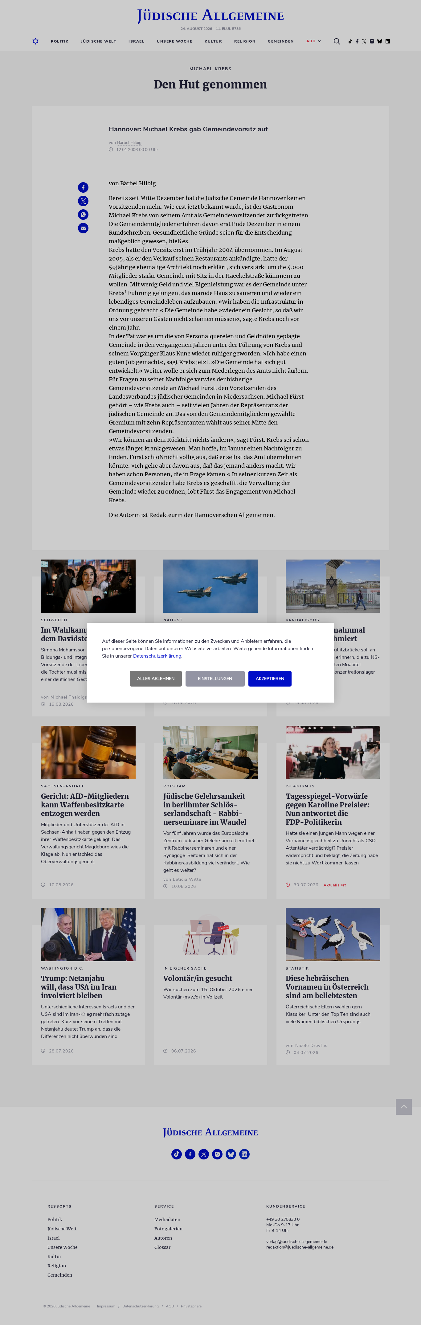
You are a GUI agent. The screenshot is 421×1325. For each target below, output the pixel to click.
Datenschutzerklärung (157, 656)
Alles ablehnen (155, 679)
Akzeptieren (270, 679)
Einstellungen (215, 679)
